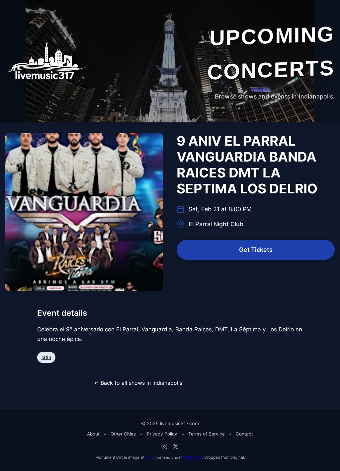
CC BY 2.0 (192, 457)
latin (46, 357)
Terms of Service (206, 434)
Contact (244, 434)
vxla (149, 457)
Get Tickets (256, 249)
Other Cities (123, 434)
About (93, 434)
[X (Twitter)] (176, 446)
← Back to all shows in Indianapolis (138, 382)
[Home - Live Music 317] (45, 61)
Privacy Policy (162, 434)
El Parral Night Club (216, 224)
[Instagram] (164, 446)
